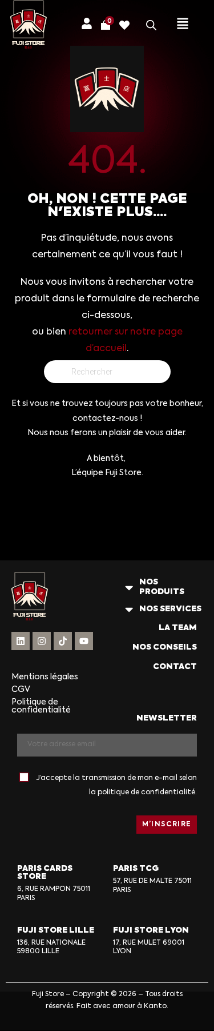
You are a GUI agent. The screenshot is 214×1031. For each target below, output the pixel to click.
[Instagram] (42, 641)
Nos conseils (164, 647)
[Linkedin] (20, 641)
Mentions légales (44, 677)
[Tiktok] (63, 641)
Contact (175, 667)
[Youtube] (84, 641)
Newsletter (166, 718)
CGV (20, 690)
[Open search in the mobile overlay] (151, 25)
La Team (178, 628)
